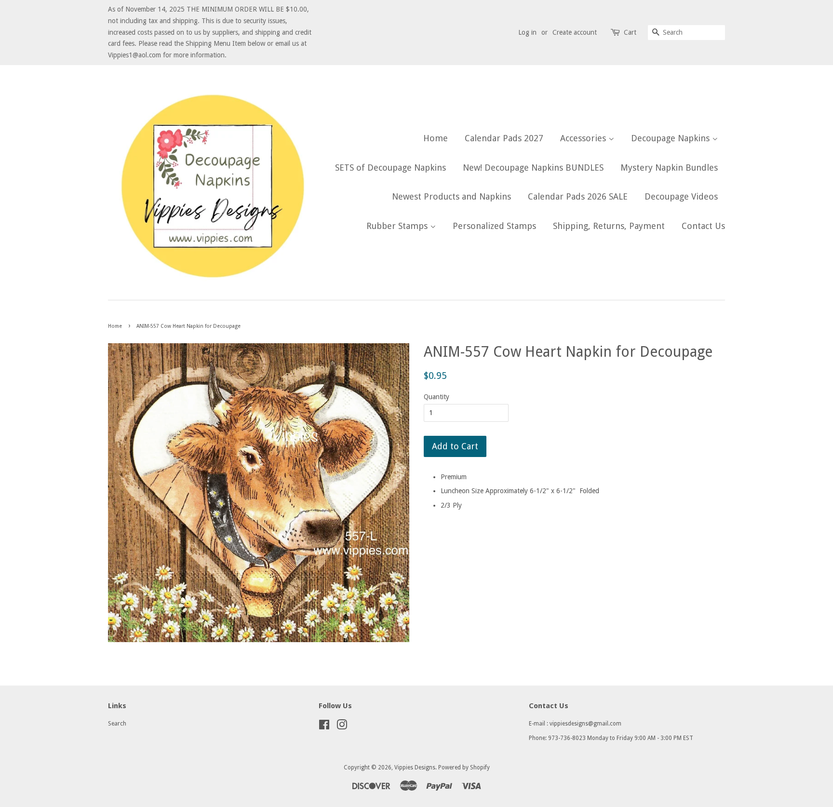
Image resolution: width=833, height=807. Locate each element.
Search (117, 723)
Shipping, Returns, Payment (609, 226)
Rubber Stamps (398, 226)
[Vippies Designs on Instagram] (341, 727)
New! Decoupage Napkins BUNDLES (533, 167)
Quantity (436, 397)
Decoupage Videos (681, 196)
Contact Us (703, 226)
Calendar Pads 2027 (504, 138)
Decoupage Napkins (671, 138)
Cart (630, 32)
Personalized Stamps (494, 226)
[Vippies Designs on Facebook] (324, 727)
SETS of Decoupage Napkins (390, 167)
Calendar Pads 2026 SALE (578, 196)
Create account (574, 32)
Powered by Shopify (464, 767)
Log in (527, 32)
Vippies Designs (414, 767)
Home (435, 138)
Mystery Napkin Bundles (669, 167)
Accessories (584, 138)
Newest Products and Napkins (451, 196)
